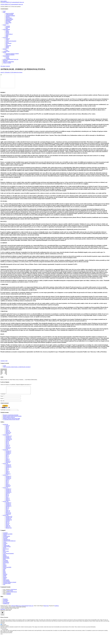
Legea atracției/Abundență (11, 40)
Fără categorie (6, 548)
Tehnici (7, 30)
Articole (7, 57)
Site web (2, 400)
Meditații (7, 31)
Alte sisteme (5, 37)
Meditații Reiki (9, 20)
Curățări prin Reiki (9, 14)
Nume (2, 396)
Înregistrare (5, 60)
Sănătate (7, 46)
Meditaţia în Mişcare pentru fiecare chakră (11, 418)
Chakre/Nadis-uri (9, 34)
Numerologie (8, 45)
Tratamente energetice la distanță (12, 53)
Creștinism (8, 26)
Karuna (7, 23)
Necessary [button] (3, 623)
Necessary (4, 624)
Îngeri (7, 28)
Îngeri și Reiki (8, 22)
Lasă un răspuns (19, 72)
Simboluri (8, 16)
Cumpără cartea (6, 51)
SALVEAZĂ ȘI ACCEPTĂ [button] (6, 632)
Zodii (6, 360)
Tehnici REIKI (9, 18)
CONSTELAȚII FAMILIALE (9, 540)
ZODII (4, 365)
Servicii (4, 52)
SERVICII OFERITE (10, 54)
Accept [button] (2, 608)
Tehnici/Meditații (6, 29)
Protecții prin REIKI (10, 13)
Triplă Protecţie (14, 589)
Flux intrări (5, 601)
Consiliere (8, 58)
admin (14, 72)
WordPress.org (6, 603)
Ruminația (9, 592)
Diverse (7, 47)
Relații (4, 571)
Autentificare (5, 600)
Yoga (7, 44)
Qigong (7, 42)
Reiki (4, 12)
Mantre (7, 35)
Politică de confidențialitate (8, 61)
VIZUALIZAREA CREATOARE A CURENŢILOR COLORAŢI (16, 366)
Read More (3, 609)
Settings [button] (14, 608)
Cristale (7, 39)
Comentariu (3, 393)
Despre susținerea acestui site (9, 417)
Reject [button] (8, 608)
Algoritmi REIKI (6, 536)
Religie (4, 24)
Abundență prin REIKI (10, 15)
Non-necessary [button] (3, 628)
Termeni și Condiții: (7, 62)
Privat (7, 50)
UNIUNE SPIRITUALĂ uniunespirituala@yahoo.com (12, 4)
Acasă (4, 11)
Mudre (7, 36)
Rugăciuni (8, 27)
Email (2, 398)
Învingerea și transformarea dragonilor (10, 414)
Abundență (5, 532)
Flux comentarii (6, 602)
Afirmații (5, 535)
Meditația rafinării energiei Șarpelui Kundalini (12, 416)
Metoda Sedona (6, 55)
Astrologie (8, 38)
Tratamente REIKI (9, 19)
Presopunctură (8, 43)
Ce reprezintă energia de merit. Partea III (11, 419)
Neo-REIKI (8, 21)
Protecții (7, 32)
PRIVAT (5, 49)
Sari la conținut (4, 1)
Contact (4, 541)
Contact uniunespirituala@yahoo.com (10, 59)
